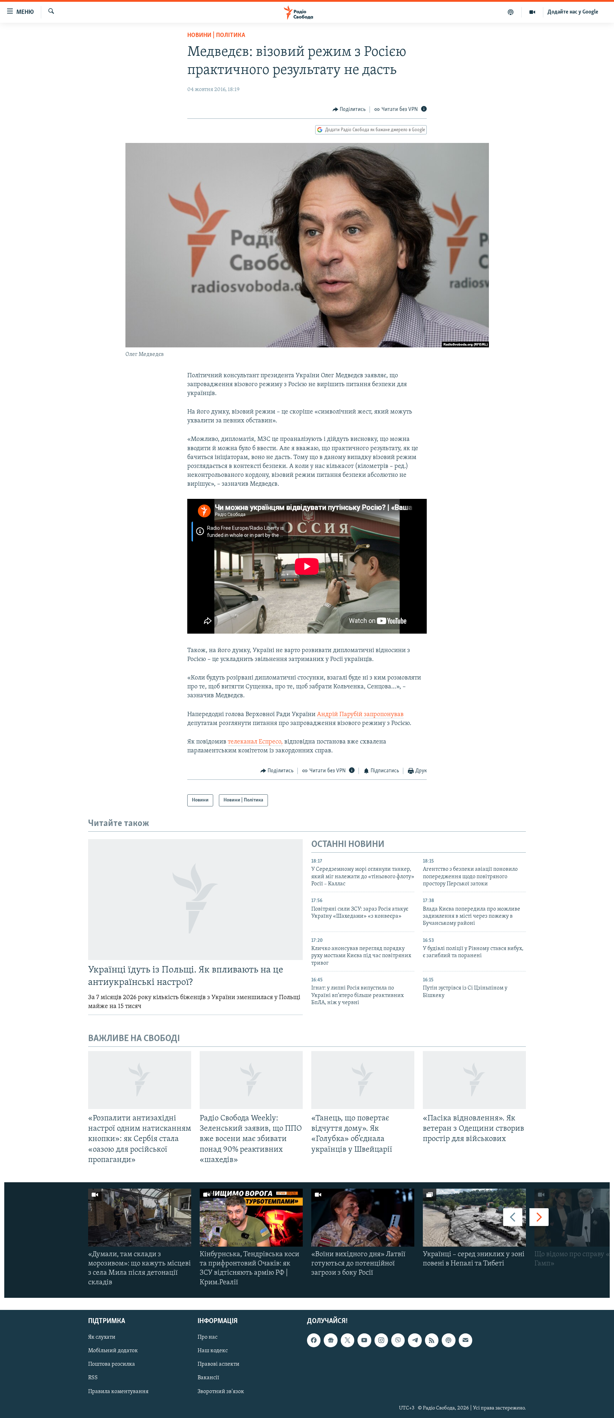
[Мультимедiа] (532, 12)
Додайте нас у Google (573, 12)
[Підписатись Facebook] (314, 1340)
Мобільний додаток (113, 1351)
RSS (93, 1378)
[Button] (349, 109)
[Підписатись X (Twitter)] (347, 1340)
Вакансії (208, 1378)
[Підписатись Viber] (398, 1340)
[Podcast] (448, 1340)
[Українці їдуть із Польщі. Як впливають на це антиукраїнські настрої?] (195, 899)
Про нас (207, 1337)
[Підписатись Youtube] (364, 1340)
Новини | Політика (216, 35)
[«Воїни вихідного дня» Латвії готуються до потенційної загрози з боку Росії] (362, 1218)
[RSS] (431, 1340)
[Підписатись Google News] (330, 1340)
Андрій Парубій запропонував (360, 714)
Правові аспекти (218, 1364)
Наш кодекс (213, 1351)
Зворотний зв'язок (221, 1391)
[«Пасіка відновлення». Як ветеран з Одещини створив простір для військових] (474, 1080)
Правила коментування (118, 1391)
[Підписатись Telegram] (414, 1340)
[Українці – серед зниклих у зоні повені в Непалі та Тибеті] (474, 1218)
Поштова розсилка (111, 1364)
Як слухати (101, 1337)
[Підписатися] (465, 1340)
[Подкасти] (511, 12)
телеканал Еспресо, (255, 742)
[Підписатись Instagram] (381, 1340)
